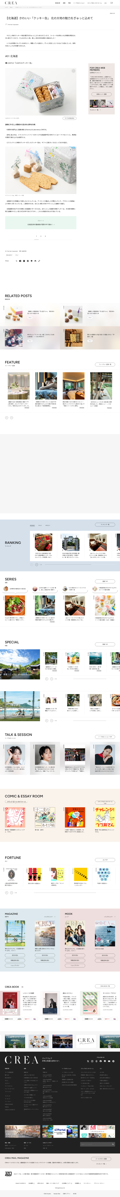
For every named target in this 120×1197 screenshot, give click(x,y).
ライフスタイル (8, 1086)
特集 (69, 3)
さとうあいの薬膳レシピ (29, 1095)
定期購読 (77, 1183)
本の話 (74, 1193)
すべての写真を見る (69, 118)
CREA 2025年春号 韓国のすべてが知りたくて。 (49, 1101)
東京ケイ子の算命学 (104, 1083)
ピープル (26, 1145)
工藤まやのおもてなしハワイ (31, 1085)
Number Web (57, 1193)
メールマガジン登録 (101, 1159)
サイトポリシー (87, 1183)
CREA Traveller (47, 1193)
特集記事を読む (15, 960)
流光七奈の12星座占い (105, 1077)
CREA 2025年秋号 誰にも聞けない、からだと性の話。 (50, 1091)
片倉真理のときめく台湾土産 (31, 1077)
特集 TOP (105, 644)
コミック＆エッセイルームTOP (105, 802)
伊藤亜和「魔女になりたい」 (88, 1075)
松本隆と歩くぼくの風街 (67, 1082)
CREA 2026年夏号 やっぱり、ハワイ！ (47, 1076)
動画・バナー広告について (52, 1183)
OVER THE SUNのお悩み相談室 (69, 1085)
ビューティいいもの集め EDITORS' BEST (29, 1101)
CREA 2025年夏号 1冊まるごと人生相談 (48, 1097)
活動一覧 (45, 1148)
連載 (64, 3)
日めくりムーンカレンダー (106, 1086)
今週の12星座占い (104, 1080)
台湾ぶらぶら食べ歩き (29, 1075)
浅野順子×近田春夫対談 (67, 1079)
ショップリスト (15, 965)
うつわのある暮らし (28, 1097)
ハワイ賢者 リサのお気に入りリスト (31, 1081)
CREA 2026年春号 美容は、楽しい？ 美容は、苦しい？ (50, 1081)
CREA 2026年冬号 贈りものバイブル (47, 1086)
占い (105, 3)
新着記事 (57, 3)
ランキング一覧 (105, 524)
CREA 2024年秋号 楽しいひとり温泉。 (47, 1110)
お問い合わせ (40, 1183)
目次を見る (15, 955)
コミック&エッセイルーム (94, 3)
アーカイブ (7, 1098)
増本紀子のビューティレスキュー (31, 1110)
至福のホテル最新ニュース (30, 1087)
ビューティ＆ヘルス (9, 1088)
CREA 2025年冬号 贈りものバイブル (47, 1105)
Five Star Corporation (13, 24)
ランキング (7, 1096)
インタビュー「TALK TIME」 (87, 1086)
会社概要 (31, 1183)
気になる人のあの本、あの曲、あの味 (69, 1076)
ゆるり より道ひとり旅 (86, 1097)
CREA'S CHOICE (9, 1104)
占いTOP (105, 860)
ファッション (8, 1091)
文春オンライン (66, 1193)
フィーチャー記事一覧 (105, 364)
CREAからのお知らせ (10, 1109)
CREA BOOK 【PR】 (10, 1148)
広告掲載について (66, 1183)
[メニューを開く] (111, 3)
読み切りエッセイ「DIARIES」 (88, 1077)
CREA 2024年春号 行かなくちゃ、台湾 (47, 1119)
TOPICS (7, 1107)
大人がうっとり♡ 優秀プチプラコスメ (31, 1105)
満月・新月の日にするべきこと (107, 1088)
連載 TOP (105, 581)
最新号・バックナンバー (11, 1145)
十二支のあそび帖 (85, 1083)
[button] (6, 417)
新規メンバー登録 (101, 94)
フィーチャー (8, 1101)
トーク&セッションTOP (67, 1072)
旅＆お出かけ (9, 255)
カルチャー (7, 1083)
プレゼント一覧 (94, 110)
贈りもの (7, 1075)
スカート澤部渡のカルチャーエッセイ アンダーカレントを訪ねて (88, 1093)
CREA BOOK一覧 (105, 986)
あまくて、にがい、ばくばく (87, 1088)
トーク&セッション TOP (105, 737)
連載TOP (26, 1072)
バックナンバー (48, 917)
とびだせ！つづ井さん (86, 1080)
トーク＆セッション (79, 3)
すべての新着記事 (9, 1072)
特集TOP (45, 1072)
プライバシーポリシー (99, 1183)
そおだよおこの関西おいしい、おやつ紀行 (31, 1091)
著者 (25, 1148)
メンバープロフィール (48, 1145)
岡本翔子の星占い (104, 1075)
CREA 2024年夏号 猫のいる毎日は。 (47, 1114)
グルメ (16, 255)
